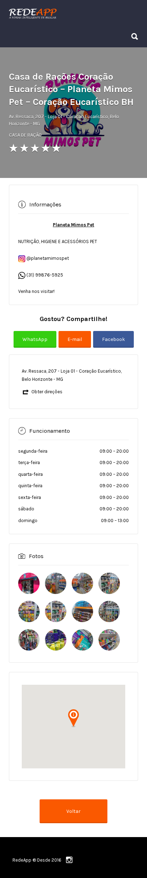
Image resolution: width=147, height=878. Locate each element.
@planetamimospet (47, 258)
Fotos (36, 556)
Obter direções (46, 391)
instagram (69, 860)
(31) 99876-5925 (44, 275)
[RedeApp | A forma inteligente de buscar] (72, 13)
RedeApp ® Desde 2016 (36, 860)
